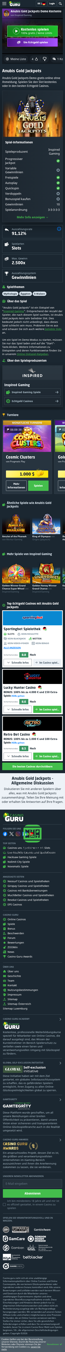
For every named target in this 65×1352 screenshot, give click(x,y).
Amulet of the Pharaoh (14, 538)
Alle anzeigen (12, 647)
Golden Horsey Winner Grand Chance (44, 588)
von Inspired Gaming (21, 15)
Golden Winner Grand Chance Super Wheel (15, 588)
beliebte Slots (53, 329)
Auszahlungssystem (24, 273)
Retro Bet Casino (17, 734)
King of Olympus (43, 538)
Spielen (38, 485)
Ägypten (26, 293)
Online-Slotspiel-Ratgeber (32, 354)
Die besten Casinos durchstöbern (32, 766)
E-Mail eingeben (14, 1181)
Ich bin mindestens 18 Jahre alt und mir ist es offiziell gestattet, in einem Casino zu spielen (33, 1204)
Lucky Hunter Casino (20, 687)
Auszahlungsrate (22, 229)
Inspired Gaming (13, 311)
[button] (59, 229)
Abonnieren (33, 1193)
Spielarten (18, 243)
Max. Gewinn (19, 258)
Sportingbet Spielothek (23, 629)
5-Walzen (39, 293)
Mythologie (10, 293)
